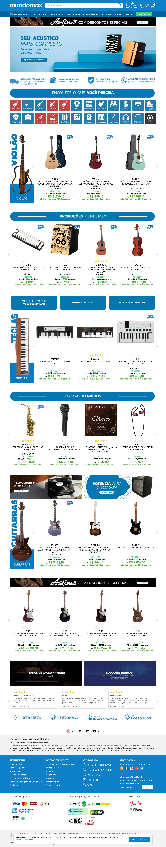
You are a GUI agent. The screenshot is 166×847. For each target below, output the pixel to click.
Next (157, 50)
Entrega (49, 771)
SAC (89, 785)
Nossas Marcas (17, 771)
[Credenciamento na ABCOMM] (103, 805)
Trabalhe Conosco (18, 775)
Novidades (106, 14)
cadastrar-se (137, 7)
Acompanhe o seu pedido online (61, 764)
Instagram (94, 775)
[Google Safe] (89, 805)
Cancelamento (52, 768)
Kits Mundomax (41, 14)
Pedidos (50, 778)
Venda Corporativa (123, 14)
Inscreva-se (147, 787)
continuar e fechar (139, 839)
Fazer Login (136, 5)
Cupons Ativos (52, 782)
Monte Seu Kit (58, 14)
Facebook (93, 780)
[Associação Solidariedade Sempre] (91, 822)
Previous (8, 50)
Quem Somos (16, 764)
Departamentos (21, 14)
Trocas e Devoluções (55, 785)
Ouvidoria (14, 785)
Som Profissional (90, 14)
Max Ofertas (144, 14)
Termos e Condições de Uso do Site (26, 782)
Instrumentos (73, 14)
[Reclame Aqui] (78, 812)
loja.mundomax (84, 730)
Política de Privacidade (20, 778)
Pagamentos (52, 775)
